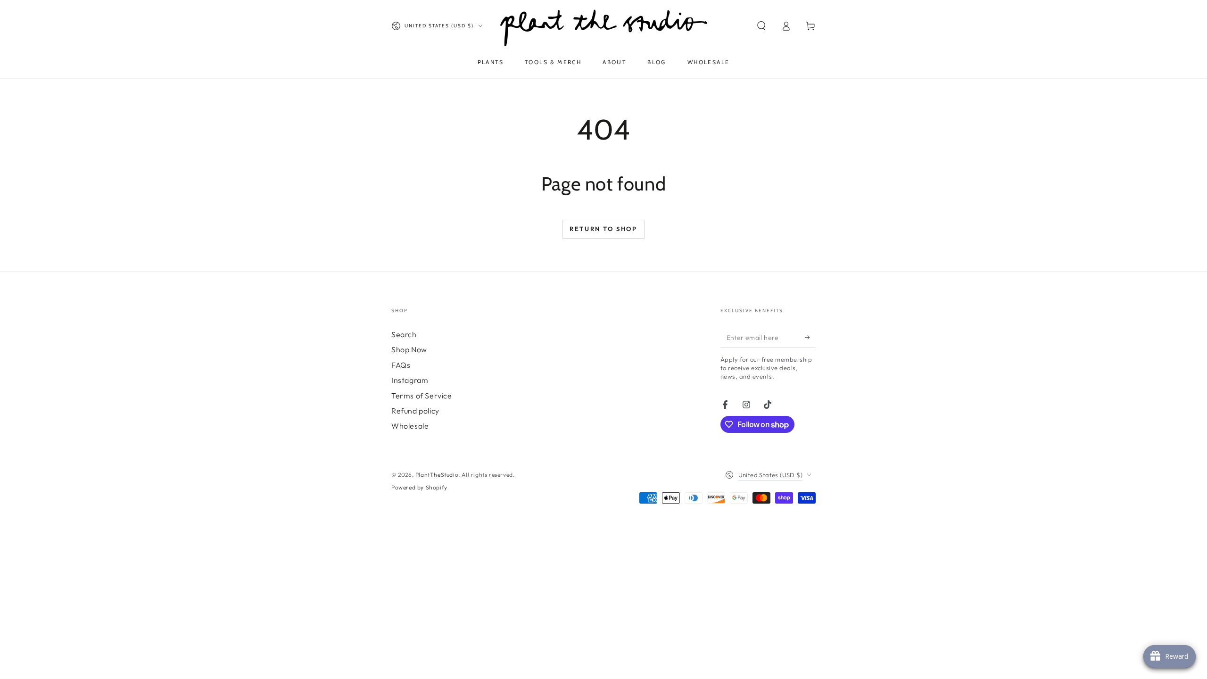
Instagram (409, 380)
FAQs (400, 365)
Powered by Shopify (419, 487)
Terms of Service (421, 395)
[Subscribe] (810, 337)
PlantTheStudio (436, 474)
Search (404, 334)
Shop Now (409, 349)
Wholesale (410, 426)
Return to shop (603, 228)
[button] (761, 26)
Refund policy (415, 410)
